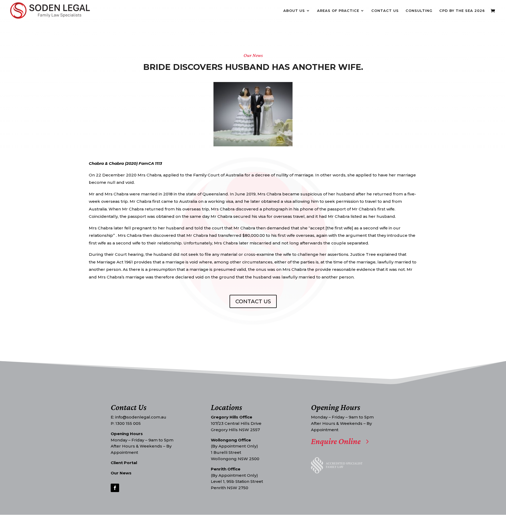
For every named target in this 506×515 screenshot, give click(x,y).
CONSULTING (419, 11)
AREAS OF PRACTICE (338, 11)
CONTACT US (385, 11)
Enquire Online (336, 441)
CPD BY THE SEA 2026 (462, 11)
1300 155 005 (128, 423)
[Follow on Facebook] (115, 488)
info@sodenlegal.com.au (140, 417)
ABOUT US (294, 11)
